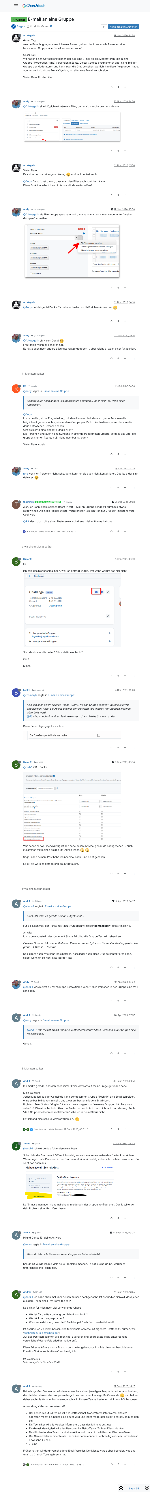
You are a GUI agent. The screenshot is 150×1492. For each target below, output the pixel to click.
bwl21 (26, 690)
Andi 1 (26, 901)
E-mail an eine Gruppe (56, 391)
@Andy (27, 181)
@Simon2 (38, 901)
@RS (35, 468)
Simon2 (27, 559)
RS (24, 386)
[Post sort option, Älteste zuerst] (104, 26)
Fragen (20, 26)
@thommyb (39, 690)
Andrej (27, 1292)
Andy (26, 101)
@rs (25, 473)
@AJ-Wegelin (31, 106)
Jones (26, 1143)
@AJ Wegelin (39, 101)
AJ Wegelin (29, 35)
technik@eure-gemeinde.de (41, 1332)
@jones (27, 1244)
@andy (27, 391)
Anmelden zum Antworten (123, 26)
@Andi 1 (37, 982)
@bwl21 (39, 762)
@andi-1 (28, 986)
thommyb (28, 501)
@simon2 (28, 906)
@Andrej (38, 1386)
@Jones (37, 1233)
